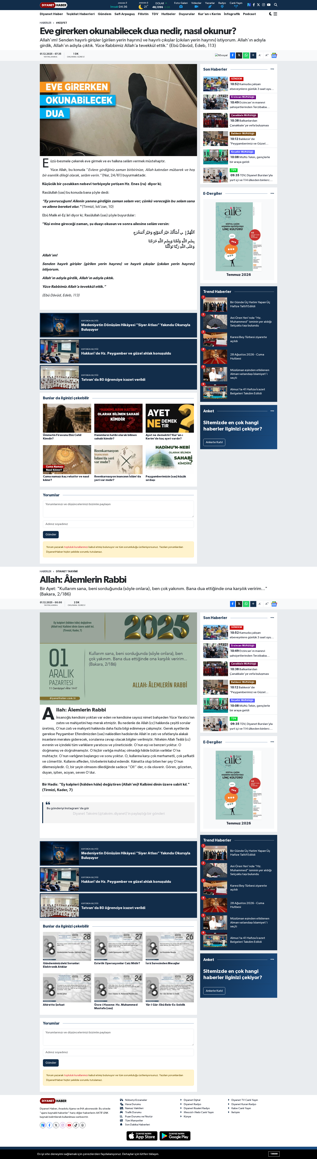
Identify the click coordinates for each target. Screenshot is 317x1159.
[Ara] (275, 5)
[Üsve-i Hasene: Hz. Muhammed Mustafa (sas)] (118, 987)
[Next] (43, 1125)
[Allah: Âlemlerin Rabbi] (118, 658)
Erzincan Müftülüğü (242, 97)
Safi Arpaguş (124, 14)
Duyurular (187, 14)
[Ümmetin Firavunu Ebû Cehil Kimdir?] (67, 418)
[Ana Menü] (274, 14)
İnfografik (232, 14)
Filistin (143, 14)
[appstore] (142, 1135)
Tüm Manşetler (134, 1120)
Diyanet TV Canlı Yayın (245, 1100)
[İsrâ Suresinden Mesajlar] (170, 946)
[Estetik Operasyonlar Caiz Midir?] (118, 946)
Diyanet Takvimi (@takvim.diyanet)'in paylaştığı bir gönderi (119, 813)
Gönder (50, 534)
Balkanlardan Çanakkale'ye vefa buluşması (249, 123)
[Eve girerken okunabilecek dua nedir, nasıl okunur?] (118, 110)
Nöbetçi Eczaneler (136, 1100)
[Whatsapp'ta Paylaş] (246, 55)
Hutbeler (168, 14)
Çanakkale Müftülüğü (243, 115)
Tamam (274, 1154)
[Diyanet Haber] (53, 5)
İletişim (236, 1112)
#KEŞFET (61, 23)
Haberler (45, 23)
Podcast (249, 14)
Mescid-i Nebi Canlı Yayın (199, 1112)
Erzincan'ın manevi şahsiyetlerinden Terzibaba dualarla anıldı (248, 105)
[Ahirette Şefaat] (67, 987)
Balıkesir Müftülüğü (242, 133)
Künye (187, 1116)
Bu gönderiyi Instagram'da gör (68, 808)
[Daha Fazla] (253, 55)
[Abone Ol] (274, 55)
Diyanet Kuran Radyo (244, 1104)
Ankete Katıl (214, 442)
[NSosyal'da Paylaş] (221, 55)
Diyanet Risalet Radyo (197, 1108)
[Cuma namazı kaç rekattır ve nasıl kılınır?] (67, 459)
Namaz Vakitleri (134, 1108)
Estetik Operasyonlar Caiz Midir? (117, 963)
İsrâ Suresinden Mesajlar (163, 963)
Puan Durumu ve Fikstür (139, 1116)
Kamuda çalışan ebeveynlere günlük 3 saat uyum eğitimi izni (252, 87)
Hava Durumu (133, 1104)
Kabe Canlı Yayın (241, 1108)
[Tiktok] (76, 1125)
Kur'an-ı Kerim (209, 14)
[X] (56, 1125)
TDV (155, 14)
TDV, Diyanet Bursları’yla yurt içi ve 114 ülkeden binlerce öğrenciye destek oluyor (251, 178)
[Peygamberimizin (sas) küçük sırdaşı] (170, 459)
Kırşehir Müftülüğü (242, 152)
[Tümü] (272, 69)
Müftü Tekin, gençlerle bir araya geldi (250, 160)
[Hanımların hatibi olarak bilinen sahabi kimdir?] (118, 418)
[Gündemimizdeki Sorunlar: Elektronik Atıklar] (67, 946)
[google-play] (175, 1135)
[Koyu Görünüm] (270, 14)
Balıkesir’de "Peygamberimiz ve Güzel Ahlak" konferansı (247, 141)
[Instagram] (63, 1125)
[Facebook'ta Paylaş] (232, 55)
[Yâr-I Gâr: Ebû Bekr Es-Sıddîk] (170, 987)
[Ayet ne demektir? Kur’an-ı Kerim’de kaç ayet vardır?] (170, 418)
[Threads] (82, 1125)
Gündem (104, 14)
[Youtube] (69, 1125)
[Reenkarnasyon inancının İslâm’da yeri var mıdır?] (118, 459)
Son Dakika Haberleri (137, 1124)
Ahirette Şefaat (54, 1004)
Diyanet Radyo (192, 1104)
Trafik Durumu (133, 1112)
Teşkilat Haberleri (80, 14)
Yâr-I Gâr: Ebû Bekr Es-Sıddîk (165, 1004)
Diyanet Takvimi (67, 571)
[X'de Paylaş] (239, 55)
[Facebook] (49, 1125)
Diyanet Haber (51, 14)
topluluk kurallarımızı (76, 547)
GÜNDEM (236, 79)
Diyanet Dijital (192, 1100)
